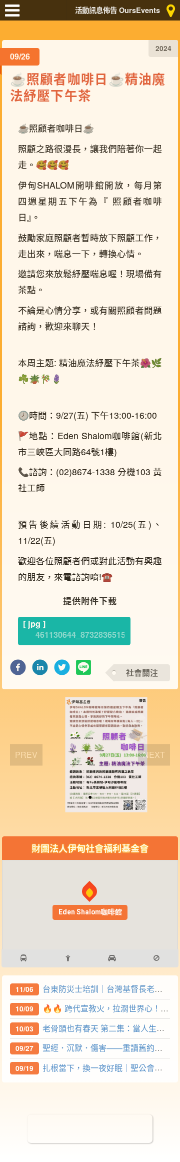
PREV (26, 754)
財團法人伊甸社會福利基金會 (90, 848)
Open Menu (15, 15)
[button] (18, 670)
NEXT (154, 754)
